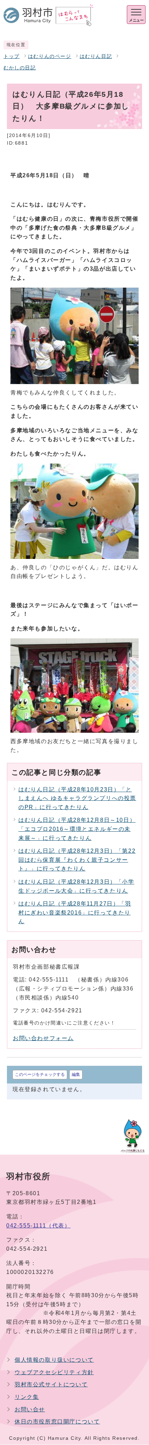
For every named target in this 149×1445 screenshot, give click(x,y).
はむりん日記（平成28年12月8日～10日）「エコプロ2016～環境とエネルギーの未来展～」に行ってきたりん (76, 829)
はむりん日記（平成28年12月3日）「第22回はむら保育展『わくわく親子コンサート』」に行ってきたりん (76, 860)
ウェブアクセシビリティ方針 (54, 1372)
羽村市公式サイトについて (51, 1384)
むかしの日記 (19, 67)
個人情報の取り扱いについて (54, 1360)
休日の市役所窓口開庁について (57, 1422)
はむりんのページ (49, 56)
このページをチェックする (40, 1074)
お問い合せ (30, 1409)
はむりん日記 (96, 56)
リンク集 (27, 1397)
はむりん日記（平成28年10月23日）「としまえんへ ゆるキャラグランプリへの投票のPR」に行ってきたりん (77, 798)
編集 (76, 1074)
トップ (11, 56)
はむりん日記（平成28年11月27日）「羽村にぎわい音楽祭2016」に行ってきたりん (74, 912)
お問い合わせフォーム (43, 1038)
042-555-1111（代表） (38, 1226)
